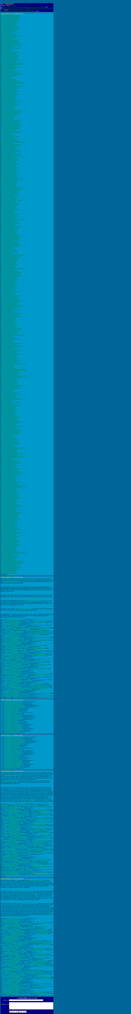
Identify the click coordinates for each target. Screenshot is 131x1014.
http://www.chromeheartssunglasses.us (10, 242)
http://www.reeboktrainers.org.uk (8, 95)
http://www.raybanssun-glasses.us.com (10, 276)
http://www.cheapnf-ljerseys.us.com (9, 528)
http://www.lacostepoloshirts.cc (8, 211)
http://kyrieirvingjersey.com (20, 697)
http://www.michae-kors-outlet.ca (9, 362)
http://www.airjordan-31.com (40, 621)
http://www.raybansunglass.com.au (9, 80)
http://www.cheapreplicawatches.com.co (10, 404)
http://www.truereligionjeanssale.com (9, 180)
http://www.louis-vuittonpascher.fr (9, 161)
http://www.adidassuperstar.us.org (17, 626)
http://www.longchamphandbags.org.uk (10, 128)
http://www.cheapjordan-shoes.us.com (10, 40)
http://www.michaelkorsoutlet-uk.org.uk (10, 512)
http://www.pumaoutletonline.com (9, 230)
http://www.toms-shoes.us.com (8, 109)
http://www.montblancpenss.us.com (9, 22)
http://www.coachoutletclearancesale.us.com (11, 155)
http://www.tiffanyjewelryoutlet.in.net (10, 223)
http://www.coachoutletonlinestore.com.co (11, 505)
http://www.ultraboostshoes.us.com (20, 666)
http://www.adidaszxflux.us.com (42, 693)
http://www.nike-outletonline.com (9, 199)
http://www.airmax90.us (45, 846)
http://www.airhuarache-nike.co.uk (9, 216)
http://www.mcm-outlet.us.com (8, 68)
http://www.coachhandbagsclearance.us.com (11, 101)
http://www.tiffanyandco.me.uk (8, 342)
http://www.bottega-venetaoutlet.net (9, 439)
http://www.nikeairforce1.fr (7, 69)
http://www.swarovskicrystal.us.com (9, 146)
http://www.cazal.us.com (6, 49)
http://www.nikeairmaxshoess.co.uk (9, 322)
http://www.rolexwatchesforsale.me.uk (10, 191)
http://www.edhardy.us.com (7, 248)
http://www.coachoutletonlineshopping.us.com (12, 63)
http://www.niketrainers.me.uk (8, 318)
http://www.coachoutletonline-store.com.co (11, 518)
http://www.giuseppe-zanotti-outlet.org (10, 431)
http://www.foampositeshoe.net (8, 425)
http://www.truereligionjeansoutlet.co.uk (10, 430)
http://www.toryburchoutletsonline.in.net (10, 386)
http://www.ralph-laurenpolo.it (8, 117)
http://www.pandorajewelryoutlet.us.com (10, 94)
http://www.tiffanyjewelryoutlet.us (9, 208)
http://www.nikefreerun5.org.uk (8, 157)
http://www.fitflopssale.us (7, 391)
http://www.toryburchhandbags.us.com (10, 163)
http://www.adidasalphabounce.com (11, 644)
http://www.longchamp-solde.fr (8, 531)
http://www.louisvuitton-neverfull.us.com (10, 112)
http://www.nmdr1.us (20, 956)
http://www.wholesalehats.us (10, 809)
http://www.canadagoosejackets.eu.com (10, 350)
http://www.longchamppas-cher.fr (9, 469)
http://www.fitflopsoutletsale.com (8, 233)
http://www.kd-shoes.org (41, 958)
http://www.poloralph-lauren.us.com (9, 72)
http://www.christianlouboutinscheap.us (10, 546)
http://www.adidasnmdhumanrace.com (37, 949)
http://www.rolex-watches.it (7, 108)
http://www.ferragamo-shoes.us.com (9, 177)
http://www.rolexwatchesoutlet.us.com (10, 214)
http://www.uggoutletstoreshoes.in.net (10, 210)
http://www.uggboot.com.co (7, 559)
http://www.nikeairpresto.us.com (11, 621)
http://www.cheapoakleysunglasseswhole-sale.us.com (13, 369)
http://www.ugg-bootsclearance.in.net (9, 339)
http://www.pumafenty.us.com (33, 634)
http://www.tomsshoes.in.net (7, 97)
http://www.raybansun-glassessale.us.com (10, 473)
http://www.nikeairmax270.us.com (11, 674)
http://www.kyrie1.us (45, 815)
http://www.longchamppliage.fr (8, 173)
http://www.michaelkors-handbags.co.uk (10, 298)
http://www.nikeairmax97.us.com (11, 637)
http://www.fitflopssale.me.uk (8, 225)
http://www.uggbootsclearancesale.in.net (10, 457)
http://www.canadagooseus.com (18, 649)
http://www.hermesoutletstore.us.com (9, 139)
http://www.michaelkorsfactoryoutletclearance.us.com (13, 552)
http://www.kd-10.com (10, 634)
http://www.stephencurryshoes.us (11, 581)
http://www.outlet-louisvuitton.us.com (10, 52)
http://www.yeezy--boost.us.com (41, 637)
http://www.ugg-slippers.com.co (8, 249)
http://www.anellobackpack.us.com (35, 645)
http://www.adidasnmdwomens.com (11, 679)
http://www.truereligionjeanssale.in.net (10, 501)
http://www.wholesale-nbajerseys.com (10, 410)
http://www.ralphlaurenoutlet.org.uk (9, 556)
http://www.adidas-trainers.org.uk (9, 551)
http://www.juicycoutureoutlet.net (9, 98)
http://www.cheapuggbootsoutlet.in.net (10, 478)
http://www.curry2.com (44, 632)
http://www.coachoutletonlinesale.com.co (10, 19)
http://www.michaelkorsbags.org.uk (9, 204)
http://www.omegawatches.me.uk (9, 524)
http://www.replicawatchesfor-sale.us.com (11, 567)
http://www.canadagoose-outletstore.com (10, 16)
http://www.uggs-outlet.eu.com (8, 408)
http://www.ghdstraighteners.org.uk (9, 182)
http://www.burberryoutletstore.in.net (9, 238)
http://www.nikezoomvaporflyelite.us (12, 672)
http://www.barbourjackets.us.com (11, 653)
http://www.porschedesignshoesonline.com (13, 690)
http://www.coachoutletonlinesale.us (9, 279)
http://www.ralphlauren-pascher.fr (9, 522)
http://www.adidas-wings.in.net (8, 201)
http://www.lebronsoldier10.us (10, 821)
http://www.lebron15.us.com (10, 651)
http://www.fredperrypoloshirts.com (9, 521)
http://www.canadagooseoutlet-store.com (10, 316)
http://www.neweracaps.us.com (39, 625)
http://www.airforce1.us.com (7, 435)
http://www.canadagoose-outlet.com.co (10, 442)
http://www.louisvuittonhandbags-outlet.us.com (12, 268)
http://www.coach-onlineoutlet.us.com (10, 229)
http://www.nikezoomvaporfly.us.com (12, 642)
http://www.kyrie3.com (39, 653)
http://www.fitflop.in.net (6, 253)
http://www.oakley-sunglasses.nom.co (10, 171)
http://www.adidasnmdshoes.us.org (9, 488)
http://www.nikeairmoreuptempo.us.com (34, 941)
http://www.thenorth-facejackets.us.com (10, 433)
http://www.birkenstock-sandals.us (11, 929)
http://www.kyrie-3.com (40, 622)
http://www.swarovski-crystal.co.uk (9, 438)
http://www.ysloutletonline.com (8, 65)
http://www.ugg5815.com (9, 627)
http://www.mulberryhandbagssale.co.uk (10, 245)
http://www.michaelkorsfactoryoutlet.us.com (11, 328)
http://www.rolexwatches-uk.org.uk (9, 222)
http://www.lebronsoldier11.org (17, 678)
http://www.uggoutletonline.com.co (9, 493)
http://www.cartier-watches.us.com (9, 520)
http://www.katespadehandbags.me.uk (10, 56)
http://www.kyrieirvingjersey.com (11, 657)
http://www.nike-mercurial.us (41, 664)
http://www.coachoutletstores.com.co (9, 454)
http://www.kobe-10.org (44, 944)
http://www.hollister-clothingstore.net (9, 514)
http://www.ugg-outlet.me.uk (7, 207)
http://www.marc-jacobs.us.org (8, 396)
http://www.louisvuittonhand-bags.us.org (10, 468)
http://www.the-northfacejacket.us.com (10, 15)
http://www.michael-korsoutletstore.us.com (11, 244)
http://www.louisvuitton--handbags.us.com (11, 272)
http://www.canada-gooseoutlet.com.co (10, 150)
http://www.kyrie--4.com (44, 978)
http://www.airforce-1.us (10, 732)
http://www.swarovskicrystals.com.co (9, 167)
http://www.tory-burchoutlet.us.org (9, 148)
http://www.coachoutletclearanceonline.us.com (12, 306)
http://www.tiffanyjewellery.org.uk (9, 31)
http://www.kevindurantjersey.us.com (12, 832)
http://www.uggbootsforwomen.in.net (10, 331)
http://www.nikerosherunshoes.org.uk (10, 271)
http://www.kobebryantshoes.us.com (13, 724)
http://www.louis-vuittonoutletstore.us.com (11, 498)
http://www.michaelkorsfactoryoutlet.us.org (11, 354)
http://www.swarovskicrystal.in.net (9, 414)
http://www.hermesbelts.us (7, 348)
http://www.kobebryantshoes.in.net (9, 103)
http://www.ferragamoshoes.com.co (9, 382)
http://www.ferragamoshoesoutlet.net (9, 449)
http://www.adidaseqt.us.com (21, 675)
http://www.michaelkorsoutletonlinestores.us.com (12, 82)
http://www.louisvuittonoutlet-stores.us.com (11, 563)
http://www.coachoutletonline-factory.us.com (11, 226)
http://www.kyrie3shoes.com (10, 676)
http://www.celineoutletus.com (8, 320)
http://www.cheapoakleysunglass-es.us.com (11, 237)
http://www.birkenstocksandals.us (16, 932)
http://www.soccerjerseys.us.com (8, 344)
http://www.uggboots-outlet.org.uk (9, 121)
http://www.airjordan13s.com (8, 33)
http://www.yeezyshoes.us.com (40, 806)
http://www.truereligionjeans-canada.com (10, 529)
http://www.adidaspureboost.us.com (20, 629)
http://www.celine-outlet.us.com (8, 510)
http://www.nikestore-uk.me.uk (8, 293)
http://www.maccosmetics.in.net (8, 37)
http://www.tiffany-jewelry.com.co (9, 231)
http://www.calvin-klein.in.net (8, 571)
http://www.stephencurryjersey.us (13, 810)
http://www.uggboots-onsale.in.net (9, 508)
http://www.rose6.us (8, 630)
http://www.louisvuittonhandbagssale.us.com (11, 472)
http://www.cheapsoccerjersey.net (9, 280)
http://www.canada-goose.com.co (9, 337)
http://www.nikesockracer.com (40, 640)
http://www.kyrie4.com (36, 940)
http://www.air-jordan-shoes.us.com (19, 694)
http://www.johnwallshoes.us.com (11, 693)
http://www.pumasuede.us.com (10, 863)
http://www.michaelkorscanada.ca (9, 288)
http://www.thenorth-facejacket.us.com (10, 314)
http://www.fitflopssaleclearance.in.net (10, 169)
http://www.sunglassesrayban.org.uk (9, 90)
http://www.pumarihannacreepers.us (37, 651)
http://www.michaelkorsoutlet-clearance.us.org (12, 513)
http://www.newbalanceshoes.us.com (12, 858)
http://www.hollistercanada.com (8, 61)
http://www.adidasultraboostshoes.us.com (14, 705)
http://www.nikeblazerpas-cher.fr (8, 166)
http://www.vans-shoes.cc (7, 403)
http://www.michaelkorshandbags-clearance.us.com (13, 254)
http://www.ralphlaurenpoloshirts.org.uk (10, 373)
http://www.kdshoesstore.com (37, 683)
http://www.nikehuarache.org (15, 930)
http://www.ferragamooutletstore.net (9, 283)
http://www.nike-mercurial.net (8, 366)
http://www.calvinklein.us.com (40, 866)
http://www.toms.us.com (6, 400)
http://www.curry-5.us (44, 838)
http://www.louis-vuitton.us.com (8, 452)
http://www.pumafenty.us (43, 686)
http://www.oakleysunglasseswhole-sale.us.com (12, 83)
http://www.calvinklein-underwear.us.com (37, 627)
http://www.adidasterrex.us (21, 868)
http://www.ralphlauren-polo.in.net (9, 347)
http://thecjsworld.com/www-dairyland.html (13, 7)
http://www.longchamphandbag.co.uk (10, 87)
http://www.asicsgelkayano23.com (36, 964)
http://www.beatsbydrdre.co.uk (8, 412)
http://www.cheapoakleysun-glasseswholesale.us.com (13, 486)
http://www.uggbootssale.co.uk (8, 106)
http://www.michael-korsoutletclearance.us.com (12, 448)
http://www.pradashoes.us (7, 241)
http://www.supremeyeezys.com (34, 849)
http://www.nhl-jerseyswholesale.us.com (10, 299)
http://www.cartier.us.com (7, 46)
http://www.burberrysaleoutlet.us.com (10, 192)
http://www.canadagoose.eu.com (8, 176)
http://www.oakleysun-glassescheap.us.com (11, 461)
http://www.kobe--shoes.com (22, 660)
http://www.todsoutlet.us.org (7, 116)
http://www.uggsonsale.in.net (8, 76)
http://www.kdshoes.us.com (26, 608)
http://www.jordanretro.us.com (10, 872)
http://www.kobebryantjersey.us (10, 850)
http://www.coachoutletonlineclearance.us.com (12, 86)
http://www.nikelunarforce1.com (15, 816)
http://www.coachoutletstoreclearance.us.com (11, 426)
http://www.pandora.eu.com (7, 196)
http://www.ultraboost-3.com (11, 993)
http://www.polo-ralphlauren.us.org (9, 265)
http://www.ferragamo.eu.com (8, 25)
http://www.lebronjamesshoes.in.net (9, 527)
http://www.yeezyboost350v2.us (12, 686)
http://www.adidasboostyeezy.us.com (12, 664)
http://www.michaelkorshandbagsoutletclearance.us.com (14, 376)
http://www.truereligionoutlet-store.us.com (11, 122)
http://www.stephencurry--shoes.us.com (14, 701)
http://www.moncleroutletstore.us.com (10, 234)
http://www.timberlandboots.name (9, 261)
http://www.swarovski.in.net (7, 393)
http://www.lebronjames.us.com (8, 165)
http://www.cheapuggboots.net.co (9, 185)
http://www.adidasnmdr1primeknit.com (12, 659)
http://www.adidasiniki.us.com (10, 683)
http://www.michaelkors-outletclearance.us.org (12, 74)
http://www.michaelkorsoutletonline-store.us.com (12, 219)
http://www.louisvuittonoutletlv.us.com (10, 54)
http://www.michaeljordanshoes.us (35, 844)
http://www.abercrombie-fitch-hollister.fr (10, 542)
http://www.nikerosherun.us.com (17, 820)
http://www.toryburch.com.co (8, 365)
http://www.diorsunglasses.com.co (9, 287)
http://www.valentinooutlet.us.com (9, 215)
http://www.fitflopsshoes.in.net (8, 129)
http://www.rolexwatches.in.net (8, 570)
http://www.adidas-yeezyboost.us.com (10, 60)
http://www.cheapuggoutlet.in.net (9, 565)
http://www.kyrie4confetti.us (10, 648)
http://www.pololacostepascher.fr (8, 537)
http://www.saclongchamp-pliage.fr (9, 59)
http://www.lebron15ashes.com (10, 640)
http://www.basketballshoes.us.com (9, 181)
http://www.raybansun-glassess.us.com (10, 274)
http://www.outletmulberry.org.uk (9, 467)
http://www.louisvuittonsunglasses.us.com (11, 144)
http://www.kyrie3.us (45, 932)
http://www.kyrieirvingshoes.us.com (15, 619)
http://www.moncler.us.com (7, 336)
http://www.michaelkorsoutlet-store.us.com (11, 35)
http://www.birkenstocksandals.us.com (19, 641)
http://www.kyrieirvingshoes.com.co (39, 668)
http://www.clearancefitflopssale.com (9, 405)
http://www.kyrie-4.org (15, 827)
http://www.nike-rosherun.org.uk (8, 278)
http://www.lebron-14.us (42, 929)
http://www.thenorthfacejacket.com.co (10, 257)
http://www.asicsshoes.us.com (19, 978)
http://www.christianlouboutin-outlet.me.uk (11, 313)
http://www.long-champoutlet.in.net (9, 91)
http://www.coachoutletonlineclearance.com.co (12, 561)
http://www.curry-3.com (15, 687)
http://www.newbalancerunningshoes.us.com (38, 869)
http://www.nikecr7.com (35, 685)
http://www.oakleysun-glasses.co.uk (9, 26)
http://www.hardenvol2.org (9, 817)
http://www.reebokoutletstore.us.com (9, 380)
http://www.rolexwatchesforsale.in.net (10, 463)
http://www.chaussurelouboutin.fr (9, 325)
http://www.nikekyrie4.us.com (39, 962)
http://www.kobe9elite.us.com (8, 321)
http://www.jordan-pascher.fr (7, 137)
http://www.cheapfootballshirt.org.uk (9, 140)
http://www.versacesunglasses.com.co (10, 259)
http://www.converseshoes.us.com (9, 303)
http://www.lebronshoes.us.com (10, 625)
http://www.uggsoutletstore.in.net (8, 162)
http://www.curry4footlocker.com (11, 825)
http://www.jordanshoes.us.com (8, 79)
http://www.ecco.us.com (18, 842)
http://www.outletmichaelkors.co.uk (9, 286)
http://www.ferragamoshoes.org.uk (9, 509)
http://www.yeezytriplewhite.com (36, 661)
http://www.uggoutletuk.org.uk (8, 464)
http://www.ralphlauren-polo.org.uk (9, 495)
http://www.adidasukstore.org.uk (8, 446)
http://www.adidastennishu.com (10, 691)
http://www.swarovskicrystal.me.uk (9, 193)
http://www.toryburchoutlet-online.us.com (11, 361)
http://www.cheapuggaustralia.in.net (9, 497)
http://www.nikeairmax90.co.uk (8, 23)
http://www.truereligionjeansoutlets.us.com (11, 45)
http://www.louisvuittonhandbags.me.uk (10, 471)
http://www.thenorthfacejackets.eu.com (10, 494)
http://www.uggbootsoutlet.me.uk (9, 220)
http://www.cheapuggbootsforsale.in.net (10, 67)
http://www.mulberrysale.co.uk (8, 93)
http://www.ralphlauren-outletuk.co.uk (10, 174)
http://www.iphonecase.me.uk (8, 389)
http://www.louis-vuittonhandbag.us (9, 260)
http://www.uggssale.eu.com (7, 554)
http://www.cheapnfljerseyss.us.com (9, 252)
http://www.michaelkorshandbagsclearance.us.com (13, 456)
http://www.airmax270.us (11, 720)
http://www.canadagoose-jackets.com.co (10, 203)
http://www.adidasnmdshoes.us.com (11, 828)
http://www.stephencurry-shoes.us (13, 715)
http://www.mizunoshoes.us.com (40, 674)
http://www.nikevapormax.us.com (42, 695)
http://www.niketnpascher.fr (7, 118)
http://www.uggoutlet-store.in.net (8, 499)
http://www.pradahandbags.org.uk (9, 355)
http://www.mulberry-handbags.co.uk (9, 392)
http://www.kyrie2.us (14, 831)
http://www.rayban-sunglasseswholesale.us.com (12, 385)
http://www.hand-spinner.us (14, 633)
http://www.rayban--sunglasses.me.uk (10, 197)
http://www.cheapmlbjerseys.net (8, 378)
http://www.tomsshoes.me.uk (7, 525)
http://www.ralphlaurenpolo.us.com (9, 158)
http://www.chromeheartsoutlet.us (9, 441)
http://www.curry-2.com (39, 842)
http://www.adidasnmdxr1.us (17, 638)
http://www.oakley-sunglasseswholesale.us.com (12, 188)
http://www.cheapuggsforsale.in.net (9, 75)
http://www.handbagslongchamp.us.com (10, 416)
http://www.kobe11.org (39, 824)
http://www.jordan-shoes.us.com (8, 267)
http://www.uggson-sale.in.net (8, 547)
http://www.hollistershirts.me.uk (8, 263)
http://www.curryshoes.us (16, 632)
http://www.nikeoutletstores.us (8, 312)
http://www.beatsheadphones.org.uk (9, 465)
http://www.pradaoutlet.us (7, 445)
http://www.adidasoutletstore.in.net (9, 450)
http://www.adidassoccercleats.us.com (14, 717)
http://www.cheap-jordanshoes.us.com (10, 186)
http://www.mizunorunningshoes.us (9, 41)
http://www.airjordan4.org (7, 340)
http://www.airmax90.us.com (7, 102)
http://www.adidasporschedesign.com (12, 682)
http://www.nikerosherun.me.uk (8, 548)
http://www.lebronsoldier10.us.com (11, 835)
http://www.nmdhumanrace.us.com (11, 874)
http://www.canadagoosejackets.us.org (10, 555)
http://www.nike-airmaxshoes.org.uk (9, 423)
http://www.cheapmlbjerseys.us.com (9, 302)
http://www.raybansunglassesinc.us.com (10, 388)
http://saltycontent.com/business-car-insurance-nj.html (16, 8)
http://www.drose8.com (42, 655)
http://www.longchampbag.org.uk (9, 264)
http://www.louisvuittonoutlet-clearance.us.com (12, 453)
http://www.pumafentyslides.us (10, 695)
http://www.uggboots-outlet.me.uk (9, 351)
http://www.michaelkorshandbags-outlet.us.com (12, 110)
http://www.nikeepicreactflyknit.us (16, 656)
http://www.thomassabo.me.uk (8, 437)
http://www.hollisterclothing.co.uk (9, 415)
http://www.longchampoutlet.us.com (9, 18)
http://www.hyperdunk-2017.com (20, 647)
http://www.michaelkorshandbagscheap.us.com (12, 532)
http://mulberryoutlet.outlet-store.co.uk (10, 114)
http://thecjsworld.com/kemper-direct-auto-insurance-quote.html (21, 11)
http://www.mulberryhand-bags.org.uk (10, 239)
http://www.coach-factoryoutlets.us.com (10, 444)
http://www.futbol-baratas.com (8, 284)
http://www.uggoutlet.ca (6, 38)
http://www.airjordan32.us (14, 622)
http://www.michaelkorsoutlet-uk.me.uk (10, 235)
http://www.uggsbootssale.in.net (8, 490)
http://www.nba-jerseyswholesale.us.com (10, 154)
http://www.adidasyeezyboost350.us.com (10, 295)
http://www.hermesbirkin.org (7, 411)
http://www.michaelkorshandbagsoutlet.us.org (12, 64)
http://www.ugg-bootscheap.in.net (9, 71)
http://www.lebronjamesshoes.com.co (23, 689)
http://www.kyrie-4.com (40, 633)
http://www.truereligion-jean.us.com (9, 550)
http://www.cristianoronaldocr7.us (13, 716)
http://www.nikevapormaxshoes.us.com (19, 663)
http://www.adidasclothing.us (40, 679)
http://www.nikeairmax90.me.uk (8, 502)
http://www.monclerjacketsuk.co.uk (9, 250)
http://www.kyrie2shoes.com (10, 668)
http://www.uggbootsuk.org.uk (8, 407)
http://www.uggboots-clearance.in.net (9, 27)
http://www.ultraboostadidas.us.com (11, 671)
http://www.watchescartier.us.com (9, 503)
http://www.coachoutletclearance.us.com (10, 429)
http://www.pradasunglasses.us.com (9, 297)
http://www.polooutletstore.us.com (9, 475)
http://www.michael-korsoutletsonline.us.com (11, 125)
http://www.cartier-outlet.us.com (8, 352)
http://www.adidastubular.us (38, 648)
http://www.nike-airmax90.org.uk (9, 384)
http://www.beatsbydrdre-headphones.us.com (11, 275)
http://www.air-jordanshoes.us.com (9, 381)
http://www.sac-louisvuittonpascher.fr (9, 371)
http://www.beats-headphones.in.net (9, 516)
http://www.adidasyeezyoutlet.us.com (14, 704)
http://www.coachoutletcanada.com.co (10, 124)
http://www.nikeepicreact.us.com (34, 630)
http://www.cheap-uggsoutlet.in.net (9, 327)
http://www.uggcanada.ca (7, 133)
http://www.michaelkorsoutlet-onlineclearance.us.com (13, 363)
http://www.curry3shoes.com (42, 874)
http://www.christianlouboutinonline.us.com (11, 377)
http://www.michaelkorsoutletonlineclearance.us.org (13, 142)
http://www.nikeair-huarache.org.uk (9, 573)
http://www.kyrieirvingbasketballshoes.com (21, 681)
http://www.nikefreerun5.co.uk (8, 290)
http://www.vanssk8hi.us (9, 661)
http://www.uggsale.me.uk (7, 269)
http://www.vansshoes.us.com (17, 670)
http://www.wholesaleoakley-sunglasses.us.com (12, 343)
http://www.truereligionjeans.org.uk (9, 484)
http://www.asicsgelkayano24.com (11, 636)
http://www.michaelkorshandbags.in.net (10, 136)
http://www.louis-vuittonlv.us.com (9, 205)
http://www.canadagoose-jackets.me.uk (10, 401)
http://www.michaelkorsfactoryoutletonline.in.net (12, 335)
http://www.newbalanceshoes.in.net (9, 227)
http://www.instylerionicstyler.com (9, 374)
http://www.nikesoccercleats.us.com (40, 687)
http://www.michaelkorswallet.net (9, 53)
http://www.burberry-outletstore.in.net (10, 159)
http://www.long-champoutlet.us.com (9, 569)
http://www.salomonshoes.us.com (9, 460)
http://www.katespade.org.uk (7, 476)
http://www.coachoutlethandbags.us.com (10, 42)
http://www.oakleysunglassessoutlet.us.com (11, 151)
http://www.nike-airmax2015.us (8, 84)
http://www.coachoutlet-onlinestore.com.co (11, 120)
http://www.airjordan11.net (7, 294)
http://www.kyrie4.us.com (9, 849)
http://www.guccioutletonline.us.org (9, 418)
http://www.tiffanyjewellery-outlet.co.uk (10, 291)
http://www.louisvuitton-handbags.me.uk (10, 491)
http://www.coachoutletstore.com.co (9, 483)
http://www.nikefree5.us (6, 78)
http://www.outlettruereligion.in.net (9, 246)
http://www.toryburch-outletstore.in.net (10, 540)
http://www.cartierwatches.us (7, 333)
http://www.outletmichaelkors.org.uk (9, 517)
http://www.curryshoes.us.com (33, 600)
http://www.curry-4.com (14, 955)
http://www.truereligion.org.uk (8, 543)
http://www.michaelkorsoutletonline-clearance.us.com (13, 370)
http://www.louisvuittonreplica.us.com (10, 420)
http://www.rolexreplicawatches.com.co (10, 358)
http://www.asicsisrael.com (7, 50)
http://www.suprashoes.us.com (8, 135)
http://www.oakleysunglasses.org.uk (9, 434)
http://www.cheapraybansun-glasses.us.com (11, 256)
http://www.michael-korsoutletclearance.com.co (12, 178)
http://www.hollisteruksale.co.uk (8, 480)
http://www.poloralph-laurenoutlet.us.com (11, 132)
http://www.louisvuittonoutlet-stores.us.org (11, 399)
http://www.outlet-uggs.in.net (8, 367)
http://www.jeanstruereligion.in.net (9, 308)
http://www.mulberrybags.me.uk (8, 359)
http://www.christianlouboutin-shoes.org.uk (11, 305)
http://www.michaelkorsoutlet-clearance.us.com (12, 301)
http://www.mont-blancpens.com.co (9, 131)
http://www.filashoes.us (15, 685)
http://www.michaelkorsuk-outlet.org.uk (10, 395)
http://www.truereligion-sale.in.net (9, 558)
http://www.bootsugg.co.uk (7, 309)
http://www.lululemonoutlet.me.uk (9, 34)
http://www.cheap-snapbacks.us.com (9, 57)
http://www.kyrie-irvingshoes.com (13, 719)
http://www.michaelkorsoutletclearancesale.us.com (13, 562)
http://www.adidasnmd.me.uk (8, 218)
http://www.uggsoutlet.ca (7, 459)
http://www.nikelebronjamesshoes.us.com (13, 655)
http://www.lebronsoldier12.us (25, 870)
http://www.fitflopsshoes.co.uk (8, 324)
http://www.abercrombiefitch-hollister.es (10, 195)
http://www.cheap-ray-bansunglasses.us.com (11, 329)
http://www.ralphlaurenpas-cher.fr (9, 170)
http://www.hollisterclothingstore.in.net (10, 536)
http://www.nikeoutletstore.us (8, 212)
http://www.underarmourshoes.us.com (38, 859)
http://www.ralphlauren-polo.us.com (9, 44)
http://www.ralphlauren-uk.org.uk (9, 317)
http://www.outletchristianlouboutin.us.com (11, 566)
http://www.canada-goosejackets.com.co (10, 533)
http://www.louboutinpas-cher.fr (8, 427)
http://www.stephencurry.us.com (11, 623)
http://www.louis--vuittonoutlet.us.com (10, 105)
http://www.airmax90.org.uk (7, 152)
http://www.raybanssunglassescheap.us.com (11, 189)
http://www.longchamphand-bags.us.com (10, 29)
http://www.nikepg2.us (42, 810)
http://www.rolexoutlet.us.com (8, 479)
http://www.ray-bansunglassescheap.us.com (11, 487)
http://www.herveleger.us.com (8, 30)
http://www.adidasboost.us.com (15, 966)
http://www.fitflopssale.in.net (7, 147)
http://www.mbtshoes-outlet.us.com (9, 357)
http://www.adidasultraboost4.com (19, 652)
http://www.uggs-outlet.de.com (8, 535)
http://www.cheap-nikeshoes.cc (8, 88)
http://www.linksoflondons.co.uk (8, 99)
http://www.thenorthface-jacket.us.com (10, 310)
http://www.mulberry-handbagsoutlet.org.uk (11, 422)
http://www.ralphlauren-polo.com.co (9, 397)
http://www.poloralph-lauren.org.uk (9, 332)
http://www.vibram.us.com (9, 645)
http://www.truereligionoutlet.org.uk (9, 539)
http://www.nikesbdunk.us (42, 819)
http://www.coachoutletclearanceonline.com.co (12, 346)
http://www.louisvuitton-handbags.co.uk (10, 544)
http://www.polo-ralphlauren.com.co (9, 20)
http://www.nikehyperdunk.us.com (19, 836)
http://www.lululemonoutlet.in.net (9, 419)
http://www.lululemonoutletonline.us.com (10, 48)
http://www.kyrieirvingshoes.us (37, 676)
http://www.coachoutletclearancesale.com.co (11, 200)
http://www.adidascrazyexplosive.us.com (13, 667)
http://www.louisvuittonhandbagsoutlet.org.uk (12, 506)
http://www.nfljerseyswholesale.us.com (10, 127)
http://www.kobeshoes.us (7, 143)
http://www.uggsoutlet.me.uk (7, 282)
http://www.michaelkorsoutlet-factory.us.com (11, 482)
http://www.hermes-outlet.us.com (8, 184)
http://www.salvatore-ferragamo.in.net (10, 113)
